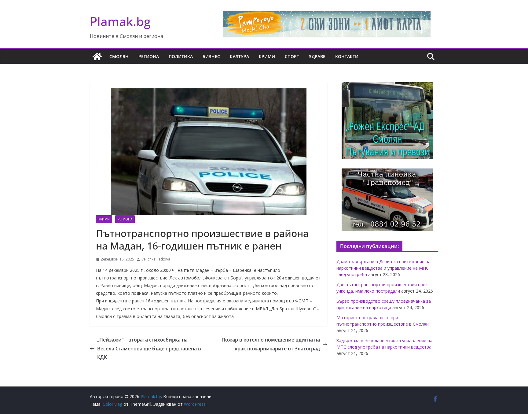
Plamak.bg (120, 21)
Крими (267, 56)
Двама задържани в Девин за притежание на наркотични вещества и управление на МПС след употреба (383, 268)
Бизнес (211, 56)
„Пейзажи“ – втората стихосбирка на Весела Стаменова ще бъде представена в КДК (149, 348)
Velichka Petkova (155, 259)
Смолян (119, 56)
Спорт (292, 56)
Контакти (346, 56)
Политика (181, 56)
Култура (239, 56)
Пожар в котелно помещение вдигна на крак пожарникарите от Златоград (271, 344)
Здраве (317, 56)
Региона (148, 56)
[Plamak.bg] (97, 56)
